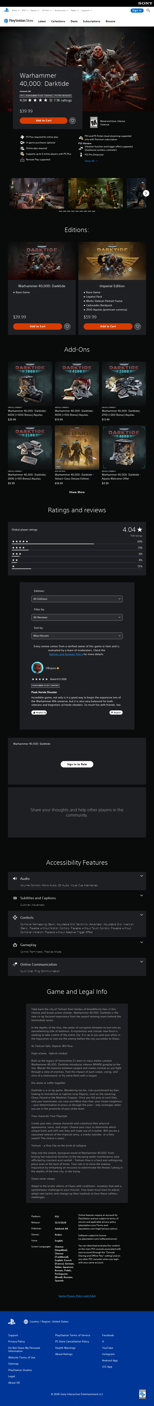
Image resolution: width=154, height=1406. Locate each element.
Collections (58, 21)
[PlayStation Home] (6, 10)
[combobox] (77, 599)
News (73, 10)
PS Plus (45, 10)
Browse (110, 21)
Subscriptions (91, 21)
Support (85, 10)
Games (33, 10)
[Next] (146, 193)
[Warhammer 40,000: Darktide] (37, 193)
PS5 (24, 10)
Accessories (59, 10)
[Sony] (145, 6)
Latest (42, 21)
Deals (74, 21)
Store (14, 10)
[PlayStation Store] (19, 21)
